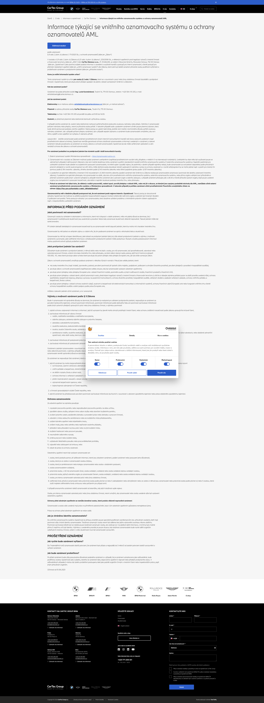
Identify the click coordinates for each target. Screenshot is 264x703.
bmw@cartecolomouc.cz (82, 641)
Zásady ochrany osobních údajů (82, 699)
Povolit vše (162, 373)
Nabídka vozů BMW (131, 9)
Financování (121, 618)
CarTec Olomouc (90, 18)
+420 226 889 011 (52, 639)
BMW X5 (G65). (75, 2)
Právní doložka (99, 699)
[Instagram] (123, 649)
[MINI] (77, 9)
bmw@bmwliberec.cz (81, 624)
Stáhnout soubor (59, 46)
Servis (142, 9)
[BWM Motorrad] (86, 9)
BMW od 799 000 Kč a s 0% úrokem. (93, 2)
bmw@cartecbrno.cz (81, 658)
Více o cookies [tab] (162, 335)
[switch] (120, 364)
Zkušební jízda (122, 621)
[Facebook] (119, 649)
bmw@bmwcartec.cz (53, 624)
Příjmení (197, 616)
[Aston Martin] (106, 9)
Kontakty (172, 9)
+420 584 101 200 (80, 639)
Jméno (171, 616)
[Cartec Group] (55, 9)
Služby (149, 9)
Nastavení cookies (113, 699)
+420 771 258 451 (125, 660)
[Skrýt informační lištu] (216, 2)
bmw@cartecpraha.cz (53, 641)
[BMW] (71, 9)
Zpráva (171, 653)
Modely (119, 9)
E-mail (171, 625)
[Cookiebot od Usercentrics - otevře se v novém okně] (167, 328)
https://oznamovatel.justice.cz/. (103, 156)
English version (125, 626)
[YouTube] (133, 649)
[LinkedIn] (128, 649)
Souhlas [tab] (101, 335)
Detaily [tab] (132, 335)
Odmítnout (102, 373)
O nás (165, 9)
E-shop (192, 9)
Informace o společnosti (72, 18)
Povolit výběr (132, 373)
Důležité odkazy (126, 611)
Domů (49, 18)
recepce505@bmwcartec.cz (55, 658)
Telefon (172, 634)
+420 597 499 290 (52, 656)
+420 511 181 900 (80, 656)
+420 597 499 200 (52, 623)
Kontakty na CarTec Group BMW (62, 611)
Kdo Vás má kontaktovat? (177, 644)
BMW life (157, 9)
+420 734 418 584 (80, 623)
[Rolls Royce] (95, 9)
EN (184, 9)
